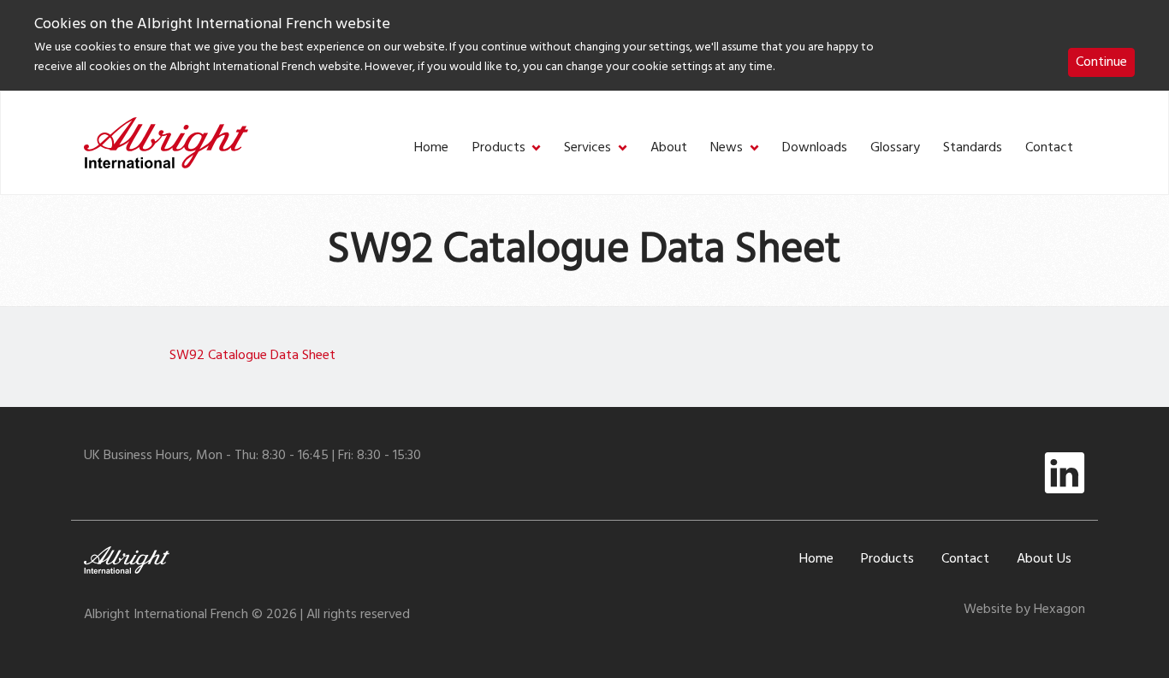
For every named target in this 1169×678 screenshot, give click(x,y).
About (668, 148)
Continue (1101, 62)
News (726, 148)
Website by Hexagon (1024, 609)
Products (498, 148)
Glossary (895, 148)
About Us (1044, 559)
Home (431, 148)
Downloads (814, 148)
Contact (1049, 148)
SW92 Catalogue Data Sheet (252, 356)
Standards (972, 148)
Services (587, 148)
